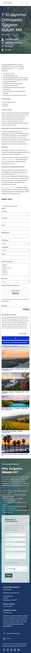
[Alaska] (15, 266)
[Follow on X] (7, 649)
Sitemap (15, 645)
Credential (5, 247)
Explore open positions (8, 187)
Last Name (4, 218)
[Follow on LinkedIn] (11, 649)
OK (15, 338)
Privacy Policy (18, 643)
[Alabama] (15, 264)
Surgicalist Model (21, 174)
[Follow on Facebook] (4, 649)
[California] (15, 273)
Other (3, 254)
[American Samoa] (15, 268)
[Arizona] (15, 269)
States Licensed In (7, 261)
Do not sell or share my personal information (15, 342)
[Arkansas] (15, 271)
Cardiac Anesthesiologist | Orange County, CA (15, 454)
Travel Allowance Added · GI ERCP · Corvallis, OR (12, 432)
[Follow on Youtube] (18, 649)
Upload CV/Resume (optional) (10, 285)
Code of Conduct (22, 645)
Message (4, 306)
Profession (5, 240)
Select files (15, 293)
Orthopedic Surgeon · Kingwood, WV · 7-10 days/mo (15, 392)
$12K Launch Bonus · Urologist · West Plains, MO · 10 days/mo (15, 409)
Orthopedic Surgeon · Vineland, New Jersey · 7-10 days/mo (15, 369)
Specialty (5, 278)
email (8, 638)
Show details (22, 333)
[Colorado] (15, 274)
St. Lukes (15, 68)
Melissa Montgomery (9, 159)
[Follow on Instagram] (15, 649)
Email (3, 225)
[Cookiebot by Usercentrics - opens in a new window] (22, 309)
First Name (4, 211)
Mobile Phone (6, 233)
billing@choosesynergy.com (11, 593)
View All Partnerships (13, 633)
